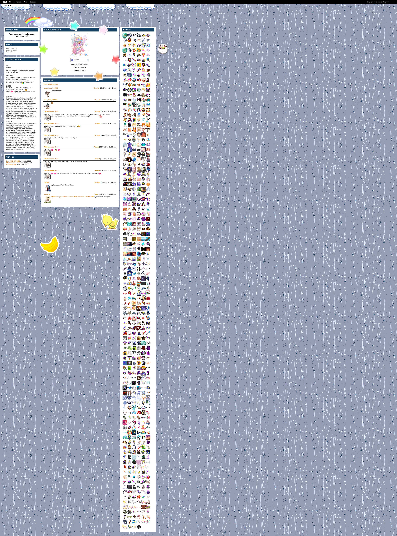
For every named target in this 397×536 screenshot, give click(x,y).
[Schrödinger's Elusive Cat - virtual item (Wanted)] (148, 181)
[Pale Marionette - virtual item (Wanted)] (143, 484)
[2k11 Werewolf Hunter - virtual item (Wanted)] (129, 102)
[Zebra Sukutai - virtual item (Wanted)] (134, 454)
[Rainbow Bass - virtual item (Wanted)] (134, 121)
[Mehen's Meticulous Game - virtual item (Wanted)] (125, 280)
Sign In (386, 2)
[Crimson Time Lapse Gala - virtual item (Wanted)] (143, 236)
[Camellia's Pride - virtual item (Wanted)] (134, 211)
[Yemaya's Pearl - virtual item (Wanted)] (134, 270)
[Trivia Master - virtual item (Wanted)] (125, 449)
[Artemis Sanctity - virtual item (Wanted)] (134, 221)
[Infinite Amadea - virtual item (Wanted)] (129, 211)
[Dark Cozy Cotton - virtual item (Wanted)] (138, 409)
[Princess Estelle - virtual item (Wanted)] (125, 260)
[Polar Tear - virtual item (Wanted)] (143, 394)
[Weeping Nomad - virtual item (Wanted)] (134, 379)
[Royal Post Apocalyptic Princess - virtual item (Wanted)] (148, 196)
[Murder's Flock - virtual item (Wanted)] (125, 523)
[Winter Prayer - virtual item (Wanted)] (143, 305)
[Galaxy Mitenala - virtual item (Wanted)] (125, 265)
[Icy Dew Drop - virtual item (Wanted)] (129, 389)
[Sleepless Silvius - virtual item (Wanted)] (148, 370)
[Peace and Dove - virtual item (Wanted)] (125, 156)
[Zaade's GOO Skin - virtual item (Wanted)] (129, 489)
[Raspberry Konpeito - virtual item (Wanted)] (148, 414)
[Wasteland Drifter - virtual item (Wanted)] (148, 350)
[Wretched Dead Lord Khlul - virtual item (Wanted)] (125, 191)
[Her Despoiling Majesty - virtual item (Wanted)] (143, 429)
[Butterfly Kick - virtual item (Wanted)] (148, 474)
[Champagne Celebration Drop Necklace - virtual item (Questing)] (148, 499)
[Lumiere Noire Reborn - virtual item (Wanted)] (138, 365)
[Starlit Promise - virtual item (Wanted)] (148, 77)
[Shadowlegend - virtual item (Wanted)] (129, 37)
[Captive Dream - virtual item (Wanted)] (125, 111)
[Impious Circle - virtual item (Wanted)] (129, 226)
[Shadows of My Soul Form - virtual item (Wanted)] (143, 181)
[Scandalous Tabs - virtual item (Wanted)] (143, 384)
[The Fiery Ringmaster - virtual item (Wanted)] (129, 325)
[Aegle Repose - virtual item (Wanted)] (134, 518)
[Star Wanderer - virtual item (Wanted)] (138, 126)
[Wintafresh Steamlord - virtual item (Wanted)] (129, 399)
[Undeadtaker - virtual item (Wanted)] (125, 360)
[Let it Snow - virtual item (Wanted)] (125, 196)
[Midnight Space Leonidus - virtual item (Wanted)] (143, 201)
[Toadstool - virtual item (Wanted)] (125, 345)
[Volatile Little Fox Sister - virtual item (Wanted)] (148, 330)
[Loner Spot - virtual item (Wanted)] (143, 414)
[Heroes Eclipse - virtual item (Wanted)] (143, 250)
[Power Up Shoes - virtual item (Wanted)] (138, 414)
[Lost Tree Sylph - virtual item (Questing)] (134, 106)
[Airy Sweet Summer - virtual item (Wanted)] (148, 216)
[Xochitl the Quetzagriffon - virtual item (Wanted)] (143, 449)
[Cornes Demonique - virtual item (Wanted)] (138, 37)
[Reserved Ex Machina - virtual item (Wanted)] (143, 300)
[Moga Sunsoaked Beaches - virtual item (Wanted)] (143, 240)
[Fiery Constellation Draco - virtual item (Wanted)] (148, 221)
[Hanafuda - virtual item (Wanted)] (129, 255)
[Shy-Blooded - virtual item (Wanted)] (138, 508)
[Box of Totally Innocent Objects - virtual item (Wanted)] (129, 67)
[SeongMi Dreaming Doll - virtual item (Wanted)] (129, 285)
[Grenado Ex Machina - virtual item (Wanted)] (138, 156)
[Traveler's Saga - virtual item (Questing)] (125, 106)
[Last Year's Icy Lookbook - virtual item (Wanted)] (148, 389)
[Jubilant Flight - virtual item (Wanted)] (125, 374)
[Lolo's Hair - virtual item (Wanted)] (138, 116)
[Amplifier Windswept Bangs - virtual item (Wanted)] (129, 494)
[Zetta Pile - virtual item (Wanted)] (143, 156)
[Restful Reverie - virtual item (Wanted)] (129, 240)
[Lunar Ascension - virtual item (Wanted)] (143, 399)
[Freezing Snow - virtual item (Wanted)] (134, 394)
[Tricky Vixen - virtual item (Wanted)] (125, 116)
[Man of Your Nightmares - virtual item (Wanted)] (129, 206)
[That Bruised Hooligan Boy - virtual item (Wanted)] (125, 494)
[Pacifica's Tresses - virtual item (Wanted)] (134, 161)
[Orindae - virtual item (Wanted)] (138, 290)
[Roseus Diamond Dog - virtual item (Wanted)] (125, 67)
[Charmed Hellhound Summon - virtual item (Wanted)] (129, 171)
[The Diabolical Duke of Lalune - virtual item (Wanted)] (148, 280)
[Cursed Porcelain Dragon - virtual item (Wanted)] (143, 265)
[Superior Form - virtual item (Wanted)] (129, 42)
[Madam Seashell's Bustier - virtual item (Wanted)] (134, 439)
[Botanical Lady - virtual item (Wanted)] (143, 290)
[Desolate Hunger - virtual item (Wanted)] (125, 136)
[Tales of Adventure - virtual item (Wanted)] (129, 62)
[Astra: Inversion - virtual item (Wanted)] (143, 340)
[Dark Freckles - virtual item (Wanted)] (143, 508)
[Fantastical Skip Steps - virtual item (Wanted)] (143, 464)
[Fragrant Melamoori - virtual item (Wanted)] (129, 216)
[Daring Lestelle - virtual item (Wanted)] (129, 518)
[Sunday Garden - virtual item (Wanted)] (148, 508)
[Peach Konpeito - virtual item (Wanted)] (134, 419)
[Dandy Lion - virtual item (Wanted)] (129, 290)
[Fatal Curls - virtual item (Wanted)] (148, 161)
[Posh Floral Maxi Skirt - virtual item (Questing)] (143, 489)
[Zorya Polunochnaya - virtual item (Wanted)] (143, 87)
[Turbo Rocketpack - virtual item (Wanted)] (125, 57)
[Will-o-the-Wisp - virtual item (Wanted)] (134, 102)
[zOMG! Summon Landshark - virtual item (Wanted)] (125, 52)
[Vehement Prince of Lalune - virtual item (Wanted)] (138, 102)
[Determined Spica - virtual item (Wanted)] (148, 211)
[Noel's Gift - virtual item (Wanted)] (138, 52)
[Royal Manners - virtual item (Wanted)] (134, 389)
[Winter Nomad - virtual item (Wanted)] (148, 504)
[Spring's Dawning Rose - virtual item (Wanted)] (125, 479)
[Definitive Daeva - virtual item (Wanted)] (138, 270)
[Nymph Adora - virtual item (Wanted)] (148, 434)
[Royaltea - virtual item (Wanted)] (138, 280)
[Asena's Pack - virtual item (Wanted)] (125, 102)
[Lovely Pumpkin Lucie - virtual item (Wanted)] (143, 111)
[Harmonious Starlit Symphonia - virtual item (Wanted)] (134, 315)
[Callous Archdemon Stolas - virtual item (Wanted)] (148, 116)
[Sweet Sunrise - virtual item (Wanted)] (125, 469)
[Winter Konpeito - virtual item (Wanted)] (129, 419)
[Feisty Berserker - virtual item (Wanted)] (138, 121)
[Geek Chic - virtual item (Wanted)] (129, 47)
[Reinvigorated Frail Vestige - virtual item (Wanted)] (138, 211)
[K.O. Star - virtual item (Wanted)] (138, 67)
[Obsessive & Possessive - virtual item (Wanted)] (134, 325)
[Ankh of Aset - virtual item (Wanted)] (129, 523)
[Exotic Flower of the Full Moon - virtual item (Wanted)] (143, 374)
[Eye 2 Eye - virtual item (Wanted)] (138, 181)
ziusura (47, 194)
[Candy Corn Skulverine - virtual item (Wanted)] (138, 305)
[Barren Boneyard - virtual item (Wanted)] (143, 191)
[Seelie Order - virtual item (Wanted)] (134, 528)
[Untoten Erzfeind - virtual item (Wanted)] (143, 186)
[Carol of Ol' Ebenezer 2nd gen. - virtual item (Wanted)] (125, 87)
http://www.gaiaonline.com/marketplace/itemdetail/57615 (72, 197)
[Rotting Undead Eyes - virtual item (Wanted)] (148, 325)
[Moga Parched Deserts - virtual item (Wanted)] (138, 240)
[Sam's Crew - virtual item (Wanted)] (134, 87)
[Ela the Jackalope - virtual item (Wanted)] (148, 295)
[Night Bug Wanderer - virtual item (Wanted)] (148, 236)
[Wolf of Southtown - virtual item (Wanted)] (138, 82)
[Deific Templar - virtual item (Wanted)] (134, 47)
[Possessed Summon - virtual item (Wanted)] (125, 434)
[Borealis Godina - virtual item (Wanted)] (143, 260)
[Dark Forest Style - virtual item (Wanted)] (129, 176)
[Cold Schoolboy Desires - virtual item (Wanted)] (148, 106)
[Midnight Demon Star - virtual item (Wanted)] (134, 206)
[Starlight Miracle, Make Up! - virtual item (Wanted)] (125, 414)
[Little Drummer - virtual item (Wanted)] (129, 444)
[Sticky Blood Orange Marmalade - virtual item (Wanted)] (125, 335)
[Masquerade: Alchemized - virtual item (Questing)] (138, 340)
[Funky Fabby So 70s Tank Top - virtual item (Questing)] (138, 285)
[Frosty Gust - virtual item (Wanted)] (138, 399)
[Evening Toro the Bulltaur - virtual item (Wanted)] (125, 315)
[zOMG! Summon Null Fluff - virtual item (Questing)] (143, 345)
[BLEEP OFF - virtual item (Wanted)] (129, 166)
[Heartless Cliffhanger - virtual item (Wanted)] (129, 221)
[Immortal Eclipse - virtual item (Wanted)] (129, 320)
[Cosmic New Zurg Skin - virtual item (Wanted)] (134, 459)
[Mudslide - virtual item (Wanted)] (134, 97)
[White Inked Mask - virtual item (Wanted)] (125, 340)
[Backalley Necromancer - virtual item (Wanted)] (129, 126)
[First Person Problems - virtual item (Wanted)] (143, 454)
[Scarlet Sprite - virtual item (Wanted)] (143, 320)
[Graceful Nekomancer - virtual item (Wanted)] (125, 508)
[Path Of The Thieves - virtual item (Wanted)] (138, 260)
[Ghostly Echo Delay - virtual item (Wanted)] (129, 250)
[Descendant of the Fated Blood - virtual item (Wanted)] (125, 166)
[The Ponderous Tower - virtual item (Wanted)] (138, 171)
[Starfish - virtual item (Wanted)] (138, 429)
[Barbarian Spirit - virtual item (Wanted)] (148, 489)
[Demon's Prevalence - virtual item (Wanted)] (134, 494)
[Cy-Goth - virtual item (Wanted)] (138, 97)
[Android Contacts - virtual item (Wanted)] (125, 325)
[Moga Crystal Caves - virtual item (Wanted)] (129, 245)
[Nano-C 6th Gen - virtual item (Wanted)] (143, 499)
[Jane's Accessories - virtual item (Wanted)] (129, 394)
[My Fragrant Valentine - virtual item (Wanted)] (138, 216)
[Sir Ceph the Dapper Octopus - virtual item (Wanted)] (148, 320)
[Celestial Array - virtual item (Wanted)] (148, 62)
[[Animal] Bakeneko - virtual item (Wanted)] (125, 186)
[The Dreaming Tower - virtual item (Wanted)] (134, 171)
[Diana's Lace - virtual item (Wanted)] (148, 300)
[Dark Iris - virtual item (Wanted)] (148, 374)
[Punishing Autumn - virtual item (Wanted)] (125, 305)
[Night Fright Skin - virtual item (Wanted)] (129, 161)
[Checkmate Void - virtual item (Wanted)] (125, 42)
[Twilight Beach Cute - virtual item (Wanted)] (143, 226)
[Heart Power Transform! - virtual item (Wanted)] (143, 52)
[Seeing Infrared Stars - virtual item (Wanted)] (125, 424)
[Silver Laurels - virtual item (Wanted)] (148, 57)
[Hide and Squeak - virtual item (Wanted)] (138, 250)
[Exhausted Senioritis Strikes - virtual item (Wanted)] (148, 176)
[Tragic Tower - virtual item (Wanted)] (143, 77)
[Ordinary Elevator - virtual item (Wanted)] (134, 201)
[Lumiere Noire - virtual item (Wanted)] (129, 52)
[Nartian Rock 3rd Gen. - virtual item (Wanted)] (134, 365)
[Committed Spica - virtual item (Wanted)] (148, 260)
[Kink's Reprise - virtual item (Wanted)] (125, 365)
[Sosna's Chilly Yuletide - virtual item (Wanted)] (148, 404)
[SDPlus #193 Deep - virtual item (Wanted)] (143, 47)
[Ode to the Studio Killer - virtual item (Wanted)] (129, 345)
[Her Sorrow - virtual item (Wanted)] (129, 404)
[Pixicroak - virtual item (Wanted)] (125, 211)
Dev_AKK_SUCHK (13, 161)
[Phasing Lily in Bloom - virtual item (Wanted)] (143, 518)
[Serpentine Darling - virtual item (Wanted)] (134, 176)
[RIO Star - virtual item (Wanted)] (134, 92)
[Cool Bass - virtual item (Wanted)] (129, 370)
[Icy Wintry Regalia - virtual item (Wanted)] (134, 399)
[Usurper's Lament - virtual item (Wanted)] (134, 484)
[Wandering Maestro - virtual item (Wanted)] (125, 151)
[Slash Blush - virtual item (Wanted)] (134, 508)
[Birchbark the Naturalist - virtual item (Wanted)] (143, 444)
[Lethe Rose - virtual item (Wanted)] (143, 474)
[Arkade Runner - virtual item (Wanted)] (143, 379)
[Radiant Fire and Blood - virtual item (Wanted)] (143, 330)
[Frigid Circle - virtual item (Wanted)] (148, 399)
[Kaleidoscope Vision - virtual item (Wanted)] (129, 434)
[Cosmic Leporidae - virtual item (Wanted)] (138, 494)
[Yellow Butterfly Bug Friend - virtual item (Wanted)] (138, 474)
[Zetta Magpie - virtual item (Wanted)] (134, 464)
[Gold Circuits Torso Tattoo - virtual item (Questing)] (125, 504)
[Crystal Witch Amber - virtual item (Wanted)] (148, 126)
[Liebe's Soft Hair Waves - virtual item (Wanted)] (138, 424)
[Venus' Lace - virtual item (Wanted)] (148, 102)
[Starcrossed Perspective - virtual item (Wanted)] (134, 335)
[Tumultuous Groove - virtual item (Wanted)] (129, 439)
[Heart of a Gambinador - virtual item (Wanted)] (138, 439)
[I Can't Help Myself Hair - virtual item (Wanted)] (138, 196)
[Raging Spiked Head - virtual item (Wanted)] (125, 320)
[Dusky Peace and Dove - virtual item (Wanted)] (129, 156)
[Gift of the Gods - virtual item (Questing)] (138, 77)
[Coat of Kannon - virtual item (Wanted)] (129, 72)
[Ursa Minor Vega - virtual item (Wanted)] (129, 146)
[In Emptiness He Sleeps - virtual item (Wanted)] (138, 106)
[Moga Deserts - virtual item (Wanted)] (134, 240)
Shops (12, 2)
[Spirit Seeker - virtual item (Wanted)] (134, 166)
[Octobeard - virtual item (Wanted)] (129, 513)
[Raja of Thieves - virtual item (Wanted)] (148, 121)
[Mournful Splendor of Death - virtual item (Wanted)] (134, 191)
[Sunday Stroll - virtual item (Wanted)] (148, 136)
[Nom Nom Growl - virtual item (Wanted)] (138, 518)
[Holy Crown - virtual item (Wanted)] (148, 365)
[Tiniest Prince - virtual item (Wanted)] (134, 290)
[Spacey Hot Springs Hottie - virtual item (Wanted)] (143, 106)
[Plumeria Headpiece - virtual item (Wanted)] (148, 449)
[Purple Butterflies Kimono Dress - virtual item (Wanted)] (138, 374)
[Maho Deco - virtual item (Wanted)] (148, 513)
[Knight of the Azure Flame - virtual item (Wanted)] (134, 409)
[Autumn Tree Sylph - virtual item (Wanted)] (138, 310)
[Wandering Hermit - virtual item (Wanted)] (125, 459)
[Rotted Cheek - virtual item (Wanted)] (129, 335)
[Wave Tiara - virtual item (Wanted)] (125, 439)
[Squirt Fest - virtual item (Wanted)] (134, 146)
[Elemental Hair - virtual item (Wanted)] (129, 82)
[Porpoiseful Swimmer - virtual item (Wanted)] (143, 434)
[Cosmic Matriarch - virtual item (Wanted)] (129, 459)
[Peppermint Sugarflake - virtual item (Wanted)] (148, 419)
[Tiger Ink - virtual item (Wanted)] (138, 295)
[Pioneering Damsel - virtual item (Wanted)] (125, 444)
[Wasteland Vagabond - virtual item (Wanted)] (129, 350)
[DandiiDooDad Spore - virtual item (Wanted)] (125, 350)
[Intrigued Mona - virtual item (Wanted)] (148, 275)
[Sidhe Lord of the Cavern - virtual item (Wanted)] (138, 504)
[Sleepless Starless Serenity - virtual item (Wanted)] (138, 166)
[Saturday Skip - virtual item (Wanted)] (129, 141)
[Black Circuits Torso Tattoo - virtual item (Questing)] (129, 504)
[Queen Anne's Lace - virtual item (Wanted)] (125, 47)
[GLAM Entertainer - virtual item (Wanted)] (138, 523)
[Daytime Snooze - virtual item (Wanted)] (134, 141)
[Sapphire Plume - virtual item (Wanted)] (125, 72)
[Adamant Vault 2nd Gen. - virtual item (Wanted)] (125, 389)
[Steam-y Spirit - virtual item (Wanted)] (143, 126)
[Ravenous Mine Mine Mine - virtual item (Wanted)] (143, 206)
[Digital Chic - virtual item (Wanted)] (148, 429)
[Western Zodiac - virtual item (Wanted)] (148, 47)
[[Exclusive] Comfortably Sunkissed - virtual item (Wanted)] (129, 131)
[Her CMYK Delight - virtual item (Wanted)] (134, 429)
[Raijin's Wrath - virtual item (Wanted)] (138, 330)
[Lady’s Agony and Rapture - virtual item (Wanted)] (134, 499)
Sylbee (46, 182)
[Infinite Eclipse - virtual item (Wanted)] (125, 404)
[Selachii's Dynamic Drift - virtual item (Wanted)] (138, 275)
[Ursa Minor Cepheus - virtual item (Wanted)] (138, 379)
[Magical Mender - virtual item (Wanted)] (143, 57)
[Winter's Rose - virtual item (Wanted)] (134, 474)
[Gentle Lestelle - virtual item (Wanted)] (129, 265)
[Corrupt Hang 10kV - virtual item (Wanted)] (129, 196)
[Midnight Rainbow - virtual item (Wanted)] (134, 111)
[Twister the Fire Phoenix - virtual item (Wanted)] (134, 52)
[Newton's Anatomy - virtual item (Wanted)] (134, 231)
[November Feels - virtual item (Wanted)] (143, 136)
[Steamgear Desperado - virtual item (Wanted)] (138, 72)
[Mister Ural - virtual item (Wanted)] (138, 300)
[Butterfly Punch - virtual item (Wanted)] (148, 469)
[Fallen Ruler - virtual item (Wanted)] (143, 310)
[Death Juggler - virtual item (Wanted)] (129, 499)
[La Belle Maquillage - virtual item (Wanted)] (148, 409)
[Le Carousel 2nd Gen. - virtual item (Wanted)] (129, 469)
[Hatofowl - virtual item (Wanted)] (134, 444)
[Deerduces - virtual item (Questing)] (134, 136)
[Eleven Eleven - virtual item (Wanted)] (143, 513)
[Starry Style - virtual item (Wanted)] (134, 370)
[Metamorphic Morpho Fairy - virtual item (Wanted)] (134, 275)
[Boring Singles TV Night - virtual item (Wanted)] (125, 240)
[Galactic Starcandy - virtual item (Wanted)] (125, 206)
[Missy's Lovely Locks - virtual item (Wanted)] (148, 494)
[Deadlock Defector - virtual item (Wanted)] (143, 231)
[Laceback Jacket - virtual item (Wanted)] (125, 97)
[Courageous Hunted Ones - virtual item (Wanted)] (129, 270)
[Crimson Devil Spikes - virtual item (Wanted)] (138, 320)
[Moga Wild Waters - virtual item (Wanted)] (148, 240)
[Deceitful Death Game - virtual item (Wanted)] (138, 389)
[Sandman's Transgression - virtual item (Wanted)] (143, 494)
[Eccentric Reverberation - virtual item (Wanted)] (129, 305)
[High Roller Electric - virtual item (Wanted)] (138, 111)
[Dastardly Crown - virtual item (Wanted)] (138, 528)
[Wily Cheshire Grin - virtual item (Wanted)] (129, 186)
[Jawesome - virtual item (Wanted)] (148, 97)
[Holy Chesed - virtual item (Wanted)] (148, 270)
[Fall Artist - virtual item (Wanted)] (138, 87)
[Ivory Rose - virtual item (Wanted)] (138, 479)
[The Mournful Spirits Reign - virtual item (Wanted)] (125, 409)
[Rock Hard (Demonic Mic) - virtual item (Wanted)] (148, 82)
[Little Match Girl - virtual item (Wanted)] (125, 464)
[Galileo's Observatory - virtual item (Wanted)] (148, 439)
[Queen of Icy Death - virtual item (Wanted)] (148, 255)
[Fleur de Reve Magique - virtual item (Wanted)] (134, 260)
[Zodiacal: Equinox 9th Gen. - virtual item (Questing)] (143, 102)
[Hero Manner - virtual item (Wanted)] (129, 236)
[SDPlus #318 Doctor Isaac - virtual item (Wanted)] (138, 92)
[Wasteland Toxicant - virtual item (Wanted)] (134, 350)
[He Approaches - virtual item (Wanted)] (134, 67)
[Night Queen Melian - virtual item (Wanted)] (125, 171)
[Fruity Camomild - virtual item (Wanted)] (138, 146)
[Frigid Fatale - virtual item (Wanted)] (138, 404)
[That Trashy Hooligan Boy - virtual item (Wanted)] (125, 226)
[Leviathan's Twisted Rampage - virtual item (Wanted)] (129, 121)
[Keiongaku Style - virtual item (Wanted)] (134, 42)
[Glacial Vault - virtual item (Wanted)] (125, 399)
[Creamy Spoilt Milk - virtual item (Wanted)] (134, 181)
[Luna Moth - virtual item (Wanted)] (138, 325)
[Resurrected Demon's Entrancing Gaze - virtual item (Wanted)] (143, 389)
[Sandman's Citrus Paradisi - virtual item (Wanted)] (129, 310)
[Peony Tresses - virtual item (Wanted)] (125, 216)
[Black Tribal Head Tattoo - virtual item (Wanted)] (134, 355)
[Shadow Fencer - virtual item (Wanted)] (148, 146)
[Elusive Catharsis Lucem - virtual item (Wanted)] (143, 151)
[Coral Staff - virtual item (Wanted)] (129, 280)
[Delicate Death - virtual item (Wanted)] (134, 77)
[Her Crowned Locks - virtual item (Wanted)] (143, 424)
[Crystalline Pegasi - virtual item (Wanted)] (125, 250)
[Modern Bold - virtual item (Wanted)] (148, 226)
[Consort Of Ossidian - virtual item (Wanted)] (148, 360)
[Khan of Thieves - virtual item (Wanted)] (143, 335)
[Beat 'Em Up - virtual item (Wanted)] (125, 454)
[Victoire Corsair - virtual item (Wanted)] (134, 62)
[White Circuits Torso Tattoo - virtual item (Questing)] (134, 504)
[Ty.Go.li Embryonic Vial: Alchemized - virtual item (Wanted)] (138, 459)
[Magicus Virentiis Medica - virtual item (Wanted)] (125, 379)
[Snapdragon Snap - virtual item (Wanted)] (138, 499)
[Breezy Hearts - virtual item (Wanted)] (125, 384)
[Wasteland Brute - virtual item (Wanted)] (125, 355)
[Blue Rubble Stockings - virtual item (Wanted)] (148, 67)
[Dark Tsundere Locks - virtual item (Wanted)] (134, 384)
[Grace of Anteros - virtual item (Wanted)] (129, 92)
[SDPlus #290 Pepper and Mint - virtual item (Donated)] (143, 82)
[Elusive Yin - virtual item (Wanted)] (148, 424)
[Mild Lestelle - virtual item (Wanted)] (134, 300)
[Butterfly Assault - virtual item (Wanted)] (129, 479)
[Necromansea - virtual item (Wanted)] (138, 231)
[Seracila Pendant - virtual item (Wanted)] (143, 42)
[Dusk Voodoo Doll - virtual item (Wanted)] (148, 518)
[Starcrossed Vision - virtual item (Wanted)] (143, 255)
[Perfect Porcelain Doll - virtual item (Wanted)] (125, 489)
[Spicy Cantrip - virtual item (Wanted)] (134, 131)
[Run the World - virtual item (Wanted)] (129, 374)
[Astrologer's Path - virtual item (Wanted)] (143, 216)
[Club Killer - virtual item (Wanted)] (125, 176)
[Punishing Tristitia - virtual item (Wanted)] (125, 499)
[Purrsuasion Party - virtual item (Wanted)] (148, 141)
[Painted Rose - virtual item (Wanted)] (148, 479)
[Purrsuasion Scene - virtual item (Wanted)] (143, 141)
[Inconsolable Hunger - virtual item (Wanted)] (129, 136)
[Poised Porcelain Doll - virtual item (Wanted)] (148, 459)
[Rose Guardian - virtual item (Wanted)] (129, 484)
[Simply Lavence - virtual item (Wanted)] (143, 176)
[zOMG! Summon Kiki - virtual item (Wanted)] (125, 37)
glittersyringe (11, 164)
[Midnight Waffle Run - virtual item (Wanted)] (138, 360)
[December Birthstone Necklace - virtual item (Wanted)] (143, 121)
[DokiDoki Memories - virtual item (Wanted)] (138, 370)
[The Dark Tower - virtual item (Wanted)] (143, 171)
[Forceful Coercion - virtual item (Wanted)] (134, 330)
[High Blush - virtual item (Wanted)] (143, 504)
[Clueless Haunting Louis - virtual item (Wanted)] (148, 305)
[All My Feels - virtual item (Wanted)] (125, 528)
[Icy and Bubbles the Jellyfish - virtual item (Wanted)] (148, 191)
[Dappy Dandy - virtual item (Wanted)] (148, 37)
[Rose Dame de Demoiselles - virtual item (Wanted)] (125, 484)
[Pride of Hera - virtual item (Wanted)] (134, 82)
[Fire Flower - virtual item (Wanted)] (129, 340)
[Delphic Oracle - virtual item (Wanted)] (148, 355)
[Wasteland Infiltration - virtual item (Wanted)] (129, 355)
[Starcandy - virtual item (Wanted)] (129, 275)
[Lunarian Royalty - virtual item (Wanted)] (134, 236)
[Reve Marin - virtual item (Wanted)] (148, 315)
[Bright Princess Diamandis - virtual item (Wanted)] (125, 300)
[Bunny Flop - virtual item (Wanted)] (138, 42)
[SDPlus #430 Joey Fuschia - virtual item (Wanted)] (143, 360)
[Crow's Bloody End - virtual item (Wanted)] (125, 394)
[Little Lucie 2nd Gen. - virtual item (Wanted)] (129, 409)
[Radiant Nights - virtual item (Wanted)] (125, 201)
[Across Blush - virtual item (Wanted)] (129, 508)
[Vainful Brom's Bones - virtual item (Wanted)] (134, 360)
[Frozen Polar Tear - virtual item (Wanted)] (134, 345)
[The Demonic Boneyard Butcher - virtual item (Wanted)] (148, 454)
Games (33, 2)
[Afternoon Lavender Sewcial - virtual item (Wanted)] (125, 221)
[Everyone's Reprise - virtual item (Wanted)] (129, 365)
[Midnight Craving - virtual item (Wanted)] (148, 484)
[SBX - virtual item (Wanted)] (143, 523)
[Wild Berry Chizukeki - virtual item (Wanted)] (134, 374)
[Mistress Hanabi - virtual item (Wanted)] (134, 424)
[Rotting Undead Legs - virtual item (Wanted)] (143, 325)
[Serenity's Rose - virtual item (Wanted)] (129, 474)
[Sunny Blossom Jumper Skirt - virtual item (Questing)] (134, 285)
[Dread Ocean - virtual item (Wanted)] (134, 523)
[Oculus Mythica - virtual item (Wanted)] (138, 47)
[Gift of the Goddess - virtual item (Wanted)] (129, 260)
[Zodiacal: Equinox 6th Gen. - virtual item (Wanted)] (125, 370)
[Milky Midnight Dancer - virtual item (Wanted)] (143, 196)
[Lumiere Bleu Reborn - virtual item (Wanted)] (134, 449)
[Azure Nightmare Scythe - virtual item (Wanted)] (143, 275)
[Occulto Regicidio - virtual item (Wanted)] (129, 106)
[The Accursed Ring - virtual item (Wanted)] (138, 449)
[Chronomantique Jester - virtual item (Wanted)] (129, 360)
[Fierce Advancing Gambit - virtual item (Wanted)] (138, 434)
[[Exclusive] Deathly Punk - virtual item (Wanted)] (143, 439)
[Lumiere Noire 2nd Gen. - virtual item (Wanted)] (143, 365)
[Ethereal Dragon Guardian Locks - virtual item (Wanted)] (134, 216)
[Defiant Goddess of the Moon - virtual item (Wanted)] (148, 285)
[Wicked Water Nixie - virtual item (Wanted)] (143, 116)
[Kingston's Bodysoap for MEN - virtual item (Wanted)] (129, 384)
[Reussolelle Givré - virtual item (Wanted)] (129, 528)
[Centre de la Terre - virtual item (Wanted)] (148, 250)
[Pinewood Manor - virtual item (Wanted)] (143, 459)
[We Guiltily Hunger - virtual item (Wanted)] (143, 131)
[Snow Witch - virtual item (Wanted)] (138, 394)
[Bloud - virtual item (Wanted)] (134, 151)
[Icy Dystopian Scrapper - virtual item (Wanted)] (134, 250)
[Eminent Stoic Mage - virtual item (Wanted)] (138, 131)
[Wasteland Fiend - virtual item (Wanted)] (138, 350)
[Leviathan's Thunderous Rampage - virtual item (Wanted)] (125, 121)
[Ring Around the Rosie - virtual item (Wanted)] (134, 57)
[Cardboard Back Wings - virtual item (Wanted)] (129, 97)
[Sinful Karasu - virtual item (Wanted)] (129, 201)
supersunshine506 (51, 88)
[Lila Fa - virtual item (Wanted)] (125, 290)
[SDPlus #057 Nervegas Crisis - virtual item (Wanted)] (148, 92)
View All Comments (50, 84)
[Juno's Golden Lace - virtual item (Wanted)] (134, 126)
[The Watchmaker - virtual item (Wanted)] (129, 87)
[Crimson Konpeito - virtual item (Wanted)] (138, 419)
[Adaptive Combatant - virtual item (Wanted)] (134, 116)
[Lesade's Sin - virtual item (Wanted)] (125, 92)
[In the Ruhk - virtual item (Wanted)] (138, 191)
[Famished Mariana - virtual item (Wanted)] (134, 320)
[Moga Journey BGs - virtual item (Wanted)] (125, 245)
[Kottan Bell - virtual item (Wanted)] (148, 42)
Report (96, 88)
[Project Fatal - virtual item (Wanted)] (143, 355)
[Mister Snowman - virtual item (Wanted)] (148, 394)
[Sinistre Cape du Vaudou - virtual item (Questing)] (138, 454)
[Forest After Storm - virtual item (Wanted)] (134, 404)
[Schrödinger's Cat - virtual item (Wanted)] (134, 186)
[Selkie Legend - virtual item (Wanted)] (125, 82)
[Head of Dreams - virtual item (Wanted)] (148, 444)
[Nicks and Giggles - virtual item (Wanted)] (134, 513)
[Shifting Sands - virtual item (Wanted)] (138, 206)
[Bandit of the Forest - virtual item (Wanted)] (125, 513)
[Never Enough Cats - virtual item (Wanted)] (138, 186)
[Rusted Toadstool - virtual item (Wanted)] (138, 221)
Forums (19, 2)
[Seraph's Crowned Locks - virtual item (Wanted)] (143, 166)
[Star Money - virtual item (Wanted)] (138, 161)
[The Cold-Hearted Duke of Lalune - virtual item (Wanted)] (143, 404)
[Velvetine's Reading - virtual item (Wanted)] (143, 92)
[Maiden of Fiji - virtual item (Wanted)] (148, 340)
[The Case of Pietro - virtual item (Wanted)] (143, 62)
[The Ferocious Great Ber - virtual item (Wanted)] (125, 161)
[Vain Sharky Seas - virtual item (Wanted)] (148, 245)
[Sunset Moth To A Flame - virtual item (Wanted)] (143, 479)
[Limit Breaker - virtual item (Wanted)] (129, 449)
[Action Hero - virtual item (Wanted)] (148, 87)
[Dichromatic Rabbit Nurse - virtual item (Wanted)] (138, 315)
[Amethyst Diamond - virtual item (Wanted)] (143, 211)
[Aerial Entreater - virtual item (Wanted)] (148, 335)
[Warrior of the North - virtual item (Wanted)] (138, 62)
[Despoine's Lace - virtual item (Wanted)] (143, 146)
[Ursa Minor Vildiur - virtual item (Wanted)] (125, 146)
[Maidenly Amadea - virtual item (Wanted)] (143, 270)
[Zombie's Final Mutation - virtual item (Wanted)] (129, 330)
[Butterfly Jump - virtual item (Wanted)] (125, 474)
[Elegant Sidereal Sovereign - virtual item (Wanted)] (148, 290)
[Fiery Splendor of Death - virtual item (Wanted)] (134, 310)
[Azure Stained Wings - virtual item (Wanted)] (134, 479)
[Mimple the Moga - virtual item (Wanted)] (125, 231)
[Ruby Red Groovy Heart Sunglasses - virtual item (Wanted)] (143, 419)
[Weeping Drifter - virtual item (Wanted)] (129, 414)
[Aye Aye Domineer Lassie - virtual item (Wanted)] (138, 245)
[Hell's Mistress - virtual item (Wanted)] (138, 141)
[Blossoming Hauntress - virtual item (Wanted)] (134, 469)
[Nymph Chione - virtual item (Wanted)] (148, 464)
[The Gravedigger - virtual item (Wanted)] (138, 57)
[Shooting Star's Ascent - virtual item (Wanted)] (148, 201)
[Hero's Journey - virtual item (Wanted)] (125, 285)
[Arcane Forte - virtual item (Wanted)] (148, 186)
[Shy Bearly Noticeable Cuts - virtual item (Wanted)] (148, 206)
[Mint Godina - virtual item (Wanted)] (125, 126)
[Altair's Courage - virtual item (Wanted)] (125, 275)
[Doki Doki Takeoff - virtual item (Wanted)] (138, 201)
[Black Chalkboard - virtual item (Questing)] (143, 285)
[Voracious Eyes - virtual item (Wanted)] (138, 513)
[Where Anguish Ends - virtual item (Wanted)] (143, 280)
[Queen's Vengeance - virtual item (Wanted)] (148, 166)
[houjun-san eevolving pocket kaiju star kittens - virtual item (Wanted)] (129, 116)
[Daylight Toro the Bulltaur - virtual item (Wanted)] (129, 315)
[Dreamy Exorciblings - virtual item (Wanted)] (143, 409)
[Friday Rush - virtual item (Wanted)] (125, 141)
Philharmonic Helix (13, 163)
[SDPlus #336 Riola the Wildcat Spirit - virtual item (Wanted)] (143, 97)
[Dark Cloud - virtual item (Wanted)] (138, 151)
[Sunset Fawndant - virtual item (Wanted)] (148, 265)
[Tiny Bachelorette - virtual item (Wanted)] (148, 151)
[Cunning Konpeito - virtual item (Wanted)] (125, 419)
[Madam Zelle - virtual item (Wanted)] (134, 280)
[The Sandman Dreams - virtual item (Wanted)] (143, 315)
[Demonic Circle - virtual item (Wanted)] (134, 305)
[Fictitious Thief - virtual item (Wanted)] (129, 300)
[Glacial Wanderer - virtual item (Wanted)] (134, 414)
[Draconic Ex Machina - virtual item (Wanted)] (148, 171)
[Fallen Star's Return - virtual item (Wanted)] (148, 310)
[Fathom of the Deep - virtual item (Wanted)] (129, 454)
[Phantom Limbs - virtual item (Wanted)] (138, 226)
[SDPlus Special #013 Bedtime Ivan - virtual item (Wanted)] (138, 136)
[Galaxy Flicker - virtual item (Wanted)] (138, 236)
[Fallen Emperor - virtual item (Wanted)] (134, 255)
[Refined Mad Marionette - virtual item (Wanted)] (125, 270)
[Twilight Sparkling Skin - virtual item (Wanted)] (148, 384)
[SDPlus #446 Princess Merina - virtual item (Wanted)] (134, 156)
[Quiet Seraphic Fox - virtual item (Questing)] (148, 111)
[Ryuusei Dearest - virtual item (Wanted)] (138, 265)
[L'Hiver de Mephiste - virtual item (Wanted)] (138, 255)
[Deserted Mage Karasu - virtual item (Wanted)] (129, 111)
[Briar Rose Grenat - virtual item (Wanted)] (125, 295)
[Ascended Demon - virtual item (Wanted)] (148, 52)
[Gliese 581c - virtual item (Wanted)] (134, 434)
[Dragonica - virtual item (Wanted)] (134, 265)
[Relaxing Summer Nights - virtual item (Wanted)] (125, 181)
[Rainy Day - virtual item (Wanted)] (134, 72)
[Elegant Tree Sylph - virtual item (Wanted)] (143, 161)
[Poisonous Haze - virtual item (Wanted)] (138, 176)
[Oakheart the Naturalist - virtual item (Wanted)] (138, 444)
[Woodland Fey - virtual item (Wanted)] (134, 340)
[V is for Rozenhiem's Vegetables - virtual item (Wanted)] (143, 245)
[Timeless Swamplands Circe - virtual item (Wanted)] (125, 236)
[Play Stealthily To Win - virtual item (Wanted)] (129, 424)
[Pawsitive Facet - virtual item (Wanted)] (129, 191)
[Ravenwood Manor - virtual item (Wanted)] (138, 345)
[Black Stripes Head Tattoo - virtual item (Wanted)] (138, 355)
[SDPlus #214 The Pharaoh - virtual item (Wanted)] (143, 370)
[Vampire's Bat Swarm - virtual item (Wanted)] (134, 37)
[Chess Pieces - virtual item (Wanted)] (129, 464)
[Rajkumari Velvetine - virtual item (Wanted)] (138, 384)
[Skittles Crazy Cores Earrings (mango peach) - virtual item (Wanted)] (134, 295)
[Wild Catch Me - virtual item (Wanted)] (143, 221)
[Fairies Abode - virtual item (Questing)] (129, 77)
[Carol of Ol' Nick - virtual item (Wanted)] (129, 429)
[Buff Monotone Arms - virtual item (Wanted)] (129, 379)
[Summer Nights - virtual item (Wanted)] (129, 181)
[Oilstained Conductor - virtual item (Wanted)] (148, 72)
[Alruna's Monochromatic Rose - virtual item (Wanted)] (138, 484)
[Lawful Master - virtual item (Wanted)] (143, 67)
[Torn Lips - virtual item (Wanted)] (125, 330)
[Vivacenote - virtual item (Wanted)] (125, 77)
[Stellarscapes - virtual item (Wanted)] (125, 255)
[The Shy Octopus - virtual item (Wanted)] (148, 523)
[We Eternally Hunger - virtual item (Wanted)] (148, 131)
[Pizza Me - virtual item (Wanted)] (125, 131)
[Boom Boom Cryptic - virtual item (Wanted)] (129, 295)
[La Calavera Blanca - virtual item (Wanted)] (125, 310)
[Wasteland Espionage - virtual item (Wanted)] (143, 350)
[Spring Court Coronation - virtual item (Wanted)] (143, 469)
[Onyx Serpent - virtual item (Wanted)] (134, 489)
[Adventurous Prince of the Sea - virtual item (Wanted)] (134, 245)
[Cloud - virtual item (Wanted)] (129, 57)
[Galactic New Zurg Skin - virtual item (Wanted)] (138, 464)
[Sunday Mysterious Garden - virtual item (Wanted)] (148, 156)
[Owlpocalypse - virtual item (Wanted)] (138, 489)
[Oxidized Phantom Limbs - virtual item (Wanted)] (134, 226)
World (26, 2)
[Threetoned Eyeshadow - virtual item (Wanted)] (143, 295)
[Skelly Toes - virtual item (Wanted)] (129, 231)
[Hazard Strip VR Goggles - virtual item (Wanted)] (143, 37)
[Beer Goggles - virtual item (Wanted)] (148, 379)
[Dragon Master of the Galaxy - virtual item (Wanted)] (129, 151)
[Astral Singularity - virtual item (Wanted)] (138, 335)
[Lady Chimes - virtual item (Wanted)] (143, 72)
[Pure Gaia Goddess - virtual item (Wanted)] (138, 469)
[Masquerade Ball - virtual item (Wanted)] (125, 429)
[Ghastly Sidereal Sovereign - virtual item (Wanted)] (134, 196)
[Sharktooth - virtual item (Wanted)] (125, 62)
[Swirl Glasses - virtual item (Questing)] (148, 345)
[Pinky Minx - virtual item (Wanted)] (125, 518)
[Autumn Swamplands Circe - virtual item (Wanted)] (148, 231)
